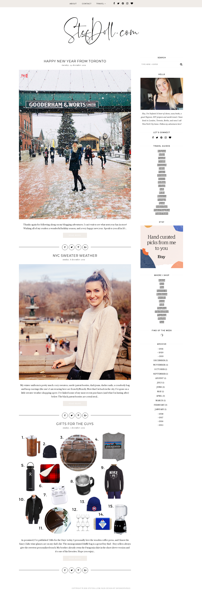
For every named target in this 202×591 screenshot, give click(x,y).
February (159, 405)
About (73, 4)
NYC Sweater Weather (75, 256)
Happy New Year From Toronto (75, 61)
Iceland (161, 186)
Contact (87, 4)
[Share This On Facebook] (65, 247)
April (159, 396)
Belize (162, 154)
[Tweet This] (71, 247)
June (159, 387)
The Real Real (162, 311)
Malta (162, 193)
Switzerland (162, 206)
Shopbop (161, 308)
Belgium (162, 151)
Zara (162, 322)
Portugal (161, 200)
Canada (161, 158)
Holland (162, 182)
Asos (162, 284)
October (159, 369)
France (161, 172)
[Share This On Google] (85, 247)
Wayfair (162, 318)
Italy (162, 189)
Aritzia (162, 280)
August (159, 378)
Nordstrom (161, 294)
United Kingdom (162, 210)
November (159, 365)
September (159, 374)
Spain (162, 203)
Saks (161, 304)
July (159, 383)
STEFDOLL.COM (94, 588)
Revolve (162, 298)
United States (161, 213)
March (160, 400)
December (159, 360)
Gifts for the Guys (75, 424)
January (159, 409)
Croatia (161, 161)
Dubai (162, 168)
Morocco (161, 196)
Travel (100, 4)
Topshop (161, 315)
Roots (162, 301)
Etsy (162, 287)
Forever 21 (162, 291)
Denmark (161, 165)
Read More (75, 235)
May (159, 391)
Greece (161, 179)
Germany (161, 175)
